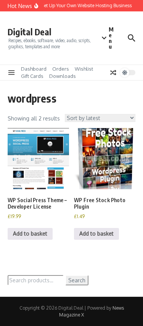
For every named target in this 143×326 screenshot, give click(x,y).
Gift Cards (32, 76)
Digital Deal (29, 31)
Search (76, 280)
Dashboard (34, 69)
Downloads (62, 76)
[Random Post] (113, 73)
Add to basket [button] (30, 233)
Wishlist (84, 69)
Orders (60, 69)
